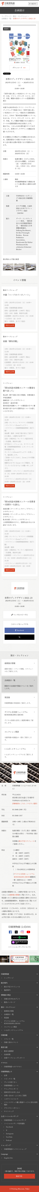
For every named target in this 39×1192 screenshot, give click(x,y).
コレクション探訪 (10, 1027)
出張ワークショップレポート (14, 1058)
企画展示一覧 (6, 18)
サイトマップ (9, 1111)
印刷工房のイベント (11, 1042)
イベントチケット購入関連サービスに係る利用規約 (21, 1103)
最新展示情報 (14, 895)
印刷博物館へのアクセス (13, 1066)
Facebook (20, 630)
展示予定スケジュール (27, 841)
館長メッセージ (9, 1002)
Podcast (9, 1140)
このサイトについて (11, 1099)
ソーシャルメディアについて (19, 947)
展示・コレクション (20, 16)
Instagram (10, 1133)
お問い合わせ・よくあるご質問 (15, 1095)
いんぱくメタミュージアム (13, 1030)
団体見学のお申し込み (12, 1092)
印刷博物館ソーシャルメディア (15, 1120)
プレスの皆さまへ (10, 1082)
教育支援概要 (9, 1051)
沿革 (5, 1075)
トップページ (6, 16)
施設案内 (7, 990)
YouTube (9, 1137)
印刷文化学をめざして (12, 999)
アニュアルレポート (11, 1089)
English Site (8, 1158)
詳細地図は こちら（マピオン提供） (25, 803)
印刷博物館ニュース (11, 1085)
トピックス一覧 (9, 1079)
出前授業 (7, 1054)
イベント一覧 (9, 1039)
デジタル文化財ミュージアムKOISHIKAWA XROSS (14, 1022)
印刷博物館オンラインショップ (15, 1149)
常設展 (6, 1018)
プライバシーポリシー (12, 1108)
